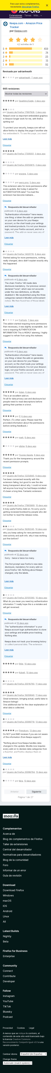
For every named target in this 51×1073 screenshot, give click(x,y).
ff (19, 416)
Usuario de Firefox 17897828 (20, 112)
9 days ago (31, 446)
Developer (9, 981)
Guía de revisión (12, 875)
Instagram (9, 996)
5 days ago (32, 174)
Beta (5, 941)
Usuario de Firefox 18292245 (20, 529)
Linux (6, 916)
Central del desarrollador (17, 849)
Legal (31, 1028)
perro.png (23, 182)
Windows (8, 895)
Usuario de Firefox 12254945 (20, 476)
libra (21, 781)
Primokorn (23, 730)
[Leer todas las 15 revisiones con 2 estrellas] (25, 60)
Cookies (21, 1028)
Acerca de (9, 833)
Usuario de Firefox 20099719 (20, 722)
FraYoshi (23, 320)
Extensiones (15, 15)
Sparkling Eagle (26, 101)
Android (7, 911)
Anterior (14, 791)
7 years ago (37, 77)
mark (21, 437)
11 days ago (41, 684)
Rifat (21, 664)
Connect (8, 970)
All (4, 921)
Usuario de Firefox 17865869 (21, 505)
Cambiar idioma (10, 1054)
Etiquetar (7, 145)
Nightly (7, 936)
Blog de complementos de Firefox (22, 839)
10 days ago (41, 505)
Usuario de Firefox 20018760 (20, 684)
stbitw (22, 446)
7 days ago (33, 320)
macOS (7, 900)
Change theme (10, 1059)
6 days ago (40, 254)
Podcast (8, 1016)
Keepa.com (20, 30)
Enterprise (9, 956)
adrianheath (24, 77)
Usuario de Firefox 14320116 (20, 254)
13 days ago (41, 722)
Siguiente (36, 791)
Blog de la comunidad (15, 859)
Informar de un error (14, 870)
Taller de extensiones (15, 844)
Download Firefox (13, 890)
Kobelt (22, 672)
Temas (27, 15)
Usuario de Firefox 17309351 (20, 153)
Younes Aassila (26, 455)
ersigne (22, 174)
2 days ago (40, 101)
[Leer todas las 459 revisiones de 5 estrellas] (25, 48)
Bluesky (7, 1011)
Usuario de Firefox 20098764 (21, 772)
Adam (21, 392)
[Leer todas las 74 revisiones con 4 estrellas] (25, 52)
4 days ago (22, 211)
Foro (5, 865)
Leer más (7, 139)
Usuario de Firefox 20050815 (20, 165)
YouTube (8, 1001)
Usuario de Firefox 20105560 (20, 598)
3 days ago (40, 153)
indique (22, 1033)
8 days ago (30, 392)
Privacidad (8, 1028)
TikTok (7, 1006)
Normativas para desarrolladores (22, 854)
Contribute (9, 976)
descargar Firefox (30, 7)
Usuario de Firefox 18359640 (20, 695)
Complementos (12, 828)
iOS (5, 905)
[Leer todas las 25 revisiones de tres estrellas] (25, 56)
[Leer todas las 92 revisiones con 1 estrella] (25, 64)
